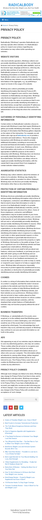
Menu (6, 20)
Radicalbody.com (23, 135)
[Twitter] (21, 408)
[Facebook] (5, 408)
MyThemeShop (24, 512)
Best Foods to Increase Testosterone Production (21, 423)
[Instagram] (16, 408)
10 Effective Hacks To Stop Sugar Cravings (19, 482)
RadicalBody (21, 5)
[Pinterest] (11, 408)
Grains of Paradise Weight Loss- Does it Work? (21, 420)
